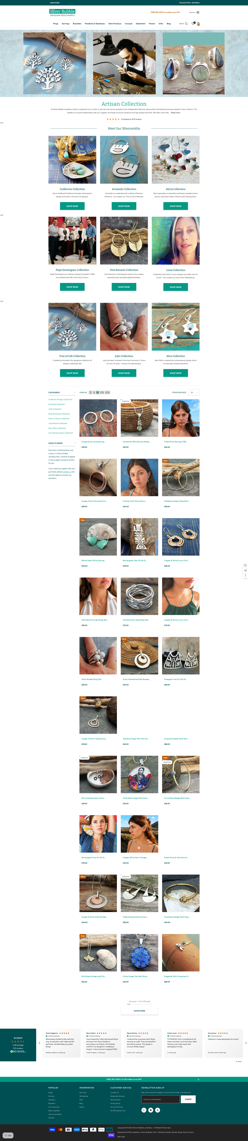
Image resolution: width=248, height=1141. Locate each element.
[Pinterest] (157, 1110)
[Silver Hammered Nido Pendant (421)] (139, 655)
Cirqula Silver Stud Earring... (93, 442)
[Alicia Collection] (176, 160)
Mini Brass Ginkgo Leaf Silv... (94, 976)
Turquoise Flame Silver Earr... (176, 739)
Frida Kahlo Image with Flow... (135, 798)
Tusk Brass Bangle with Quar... (177, 917)
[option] (72, 174)
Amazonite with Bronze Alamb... (136, 442)
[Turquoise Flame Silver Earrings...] (181, 715)
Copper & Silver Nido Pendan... (94, 917)
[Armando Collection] (124, 160)
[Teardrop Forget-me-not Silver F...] (139, 715)
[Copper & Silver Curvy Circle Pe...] (181, 596)
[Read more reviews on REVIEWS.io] (18, 1051)
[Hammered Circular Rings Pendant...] (98, 596)
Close (198, 1079)
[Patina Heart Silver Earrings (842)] (98, 537)
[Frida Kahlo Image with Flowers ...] (139, 774)
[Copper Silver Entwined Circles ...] (98, 477)
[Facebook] (143, 1110)
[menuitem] (62, 399)
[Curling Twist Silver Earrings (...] (139, 477)
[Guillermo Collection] (72, 160)
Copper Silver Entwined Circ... (94, 501)
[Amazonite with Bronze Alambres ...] (139, 418)
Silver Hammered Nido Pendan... (136, 679)
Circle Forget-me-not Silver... (135, 976)
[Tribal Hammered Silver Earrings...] (139, 893)
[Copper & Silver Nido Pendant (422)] (98, 893)
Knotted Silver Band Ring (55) (135, 620)
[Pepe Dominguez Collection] (72, 240)
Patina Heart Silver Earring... (93, 560)
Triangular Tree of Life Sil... (175, 679)
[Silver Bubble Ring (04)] (98, 655)
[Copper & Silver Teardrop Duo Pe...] (98, 715)
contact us (67, 472)
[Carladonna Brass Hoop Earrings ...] (181, 477)
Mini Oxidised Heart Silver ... (94, 798)
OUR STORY (55, 3)
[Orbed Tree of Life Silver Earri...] (181, 834)
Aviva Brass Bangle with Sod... (177, 798)
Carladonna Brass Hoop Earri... (176, 501)
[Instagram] (150, 1110)
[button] (90, 392)
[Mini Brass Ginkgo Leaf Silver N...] (98, 952)
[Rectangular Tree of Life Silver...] (139, 537)
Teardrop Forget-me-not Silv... (136, 739)
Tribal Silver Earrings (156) (175, 442)
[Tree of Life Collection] (72, 327)
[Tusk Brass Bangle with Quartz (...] (181, 893)
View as (83, 392)
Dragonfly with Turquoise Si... (176, 976)
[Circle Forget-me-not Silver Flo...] (139, 952)
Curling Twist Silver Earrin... (134, 501)
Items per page (179, 392)
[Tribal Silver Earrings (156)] (181, 418)
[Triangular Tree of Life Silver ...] (181, 655)
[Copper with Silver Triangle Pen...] (139, 834)
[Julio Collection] (124, 327)
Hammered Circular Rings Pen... (95, 620)
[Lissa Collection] (176, 241)
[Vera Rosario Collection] (124, 240)
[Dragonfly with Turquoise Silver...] (181, 952)
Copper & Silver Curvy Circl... (176, 560)
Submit (188, 1099)
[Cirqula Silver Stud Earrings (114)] (98, 418)
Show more (139, 1011)
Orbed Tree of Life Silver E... (176, 857)
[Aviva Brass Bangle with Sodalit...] (181, 774)
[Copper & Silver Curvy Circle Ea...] (181, 537)
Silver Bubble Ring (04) (91, 679)
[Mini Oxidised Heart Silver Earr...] (98, 774)
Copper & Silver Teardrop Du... (94, 739)
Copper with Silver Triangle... (135, 857)
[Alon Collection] (176, 327)
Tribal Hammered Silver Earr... (135, 917)
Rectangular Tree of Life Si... (135, 560)
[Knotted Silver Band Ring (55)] (139, 596)
